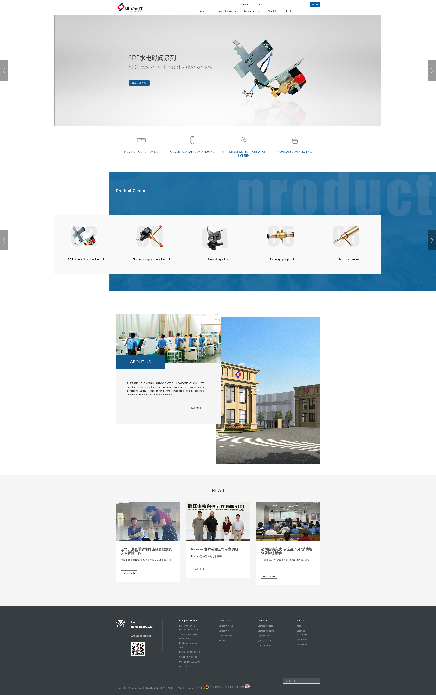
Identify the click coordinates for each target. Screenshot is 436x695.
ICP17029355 (167, 688)
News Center (251, 11)
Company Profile (265, 626)
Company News (225, 626)
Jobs (299, 626)
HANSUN (200, 688)
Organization (263, 636)
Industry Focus (225, 636)
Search (315, 4)
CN (258, 4)
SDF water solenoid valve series (188, 636)
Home (201, 11)
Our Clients (184, 667)
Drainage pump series (189, 652)
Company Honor (265, 645)
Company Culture (266, 631)
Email (245, 4)
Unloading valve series (189, 662)
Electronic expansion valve (189, 645)
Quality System (264, 641)
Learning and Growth (302, 633)
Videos (221, 641)
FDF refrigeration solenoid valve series (189, 628)
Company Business (225, 11)
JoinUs (289, 11)
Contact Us (302, 644)
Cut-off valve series (188, 657)
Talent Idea (302, 639)
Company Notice (226, 631)
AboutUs (272, 11)
